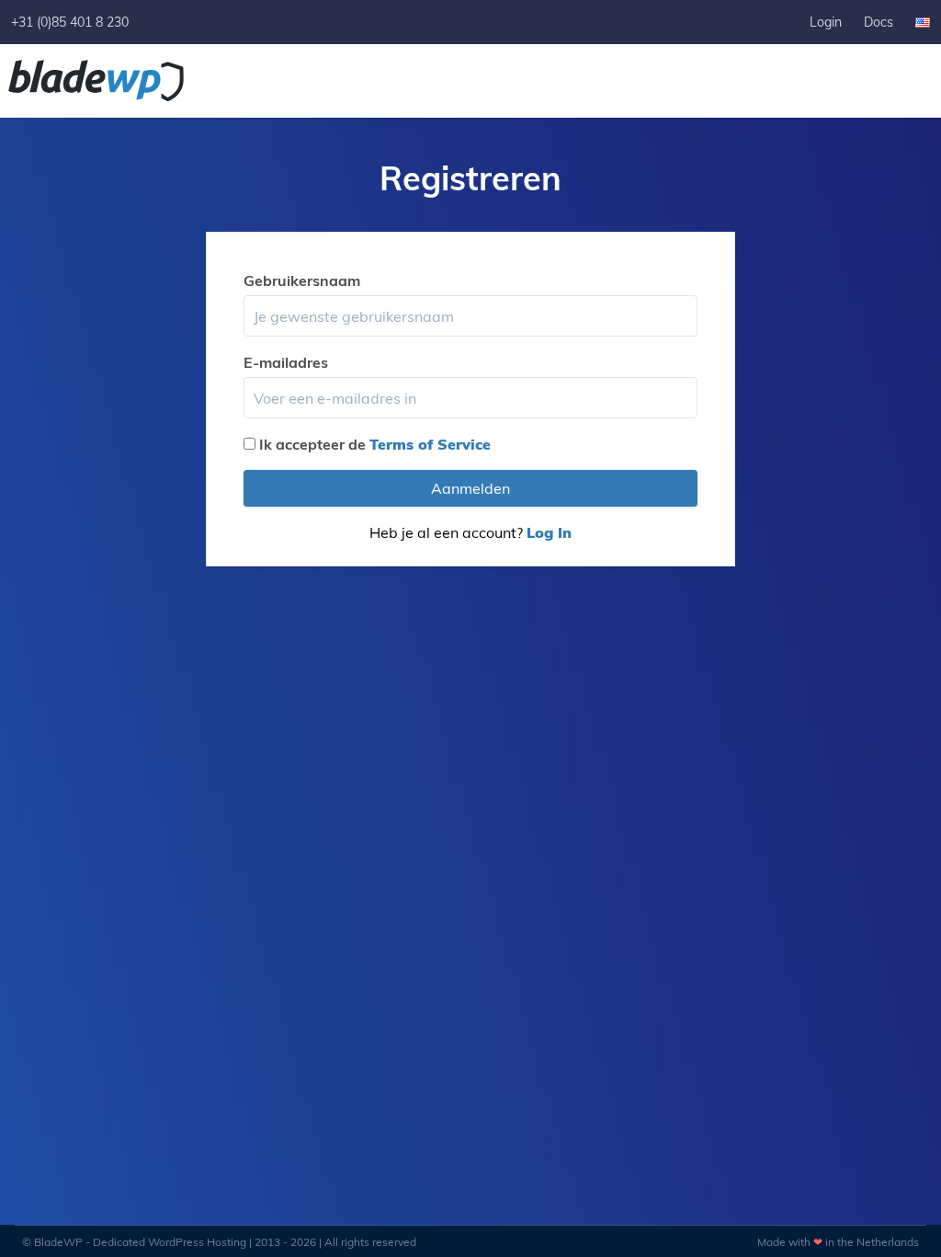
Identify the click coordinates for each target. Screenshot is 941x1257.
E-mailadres (286, 362)
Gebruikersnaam (302, 280)
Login (826, 22)
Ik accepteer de (375, 444)
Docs (878, 22)
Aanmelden (470, 488)
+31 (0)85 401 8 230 (70, 22)
